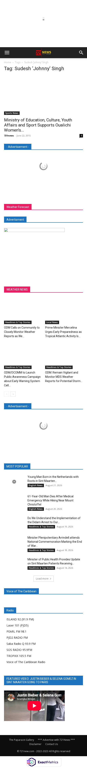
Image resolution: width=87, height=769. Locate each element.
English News (36, 485)
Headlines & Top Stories (17, 322)
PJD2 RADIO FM (17, 637)
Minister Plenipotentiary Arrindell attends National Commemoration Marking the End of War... (55, 541)
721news (9, 135)
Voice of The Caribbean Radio (25, 662)
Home (7, 62)
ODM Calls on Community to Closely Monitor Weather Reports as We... (22, 332)
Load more (42, 578)
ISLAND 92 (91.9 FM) (20, 619)
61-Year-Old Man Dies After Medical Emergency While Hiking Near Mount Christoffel (50, 500)
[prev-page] (6, 394)
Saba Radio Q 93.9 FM (21, 644)
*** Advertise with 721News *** (56, 740)
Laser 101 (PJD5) (17, 625)
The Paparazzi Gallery (21, 740)
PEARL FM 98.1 (16, 631)
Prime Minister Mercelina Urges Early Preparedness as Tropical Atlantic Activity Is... (63, 332)
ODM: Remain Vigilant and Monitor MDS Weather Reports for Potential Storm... (63, 377)
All (21, 466)
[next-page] (13, 394)
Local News (52, 322)
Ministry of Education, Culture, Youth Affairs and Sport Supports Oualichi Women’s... (38, 125)
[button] (6, 52)
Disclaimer (35, 744)
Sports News (11, 113)
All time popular (55, 466)
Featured (35, 466)
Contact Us (51, 744)
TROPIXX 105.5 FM (18, 656)
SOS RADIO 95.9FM (19, 650)
